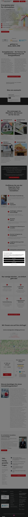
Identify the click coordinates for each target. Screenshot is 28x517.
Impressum (15, 264)
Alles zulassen (14, 258)
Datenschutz (12, 264)
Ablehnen (14, 260)
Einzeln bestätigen (14, 262)
